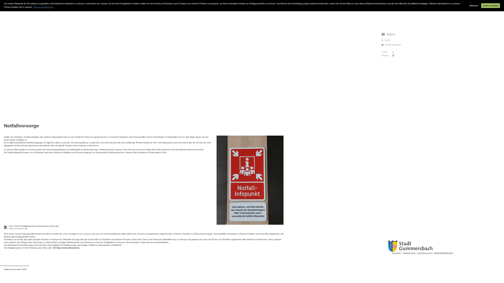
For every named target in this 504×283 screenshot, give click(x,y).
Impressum (409, 253)
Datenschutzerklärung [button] (43, 7)
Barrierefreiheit (443, 253)
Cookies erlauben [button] (490, 6)
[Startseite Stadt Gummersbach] (443, 246)
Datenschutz (425, 253)
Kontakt (396, 253)
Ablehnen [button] (473, 6)
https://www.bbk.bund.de (68, 248)
